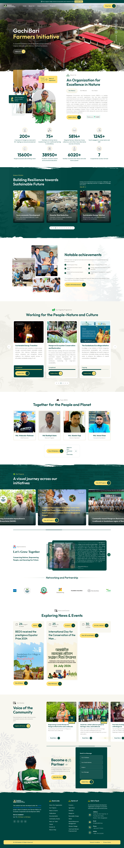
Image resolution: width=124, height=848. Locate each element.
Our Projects (52, 808)
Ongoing (52, 324)
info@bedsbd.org (83, 7)
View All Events (52, 683)
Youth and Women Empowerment (74, 830)
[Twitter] (116, 24)
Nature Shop (52, 830)
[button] (121, 6)
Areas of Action (42, 6)
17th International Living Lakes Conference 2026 (59, 636)
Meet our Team (53, 821)
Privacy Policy (107, 842)
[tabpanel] (87, 104)
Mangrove (71, 813)
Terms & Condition (95, 842)
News (35, 625)
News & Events (53, 810)
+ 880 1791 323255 (96, 7)
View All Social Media (88, 635)
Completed (20, 324)
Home (24, 6)
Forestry (71, 805)
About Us (31, 6)
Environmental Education (91, 345)
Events (67, 625)
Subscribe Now (57, 777)
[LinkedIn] (116, 32)
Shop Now (108, 6)
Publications (52, 813)
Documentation (53, 816)
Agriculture (72, 808)
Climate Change (73, 826)
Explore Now (20, 373)
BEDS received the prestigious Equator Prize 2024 (26, 635)
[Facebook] (116, 21)
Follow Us (18, 52)
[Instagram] (116, 28)
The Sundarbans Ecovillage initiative (62, 345)
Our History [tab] (72, 90)
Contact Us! (80, 5)
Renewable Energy (74, 816)
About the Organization (55, 805)
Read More (53, 738)
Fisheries (71, 810)
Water (70, 819)
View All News (19, 683)
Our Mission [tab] (83, 90)
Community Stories (54, 819)
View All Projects (101, 483)
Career (51, 824)
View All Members (53, 451)
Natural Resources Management (74, 822)
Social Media (99, 625)
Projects (52, 6)
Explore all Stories (20, 726)
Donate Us (52, 827)
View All (82, 187)
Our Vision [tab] (95, 90)
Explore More (72, 117)
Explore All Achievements (73, 284)
